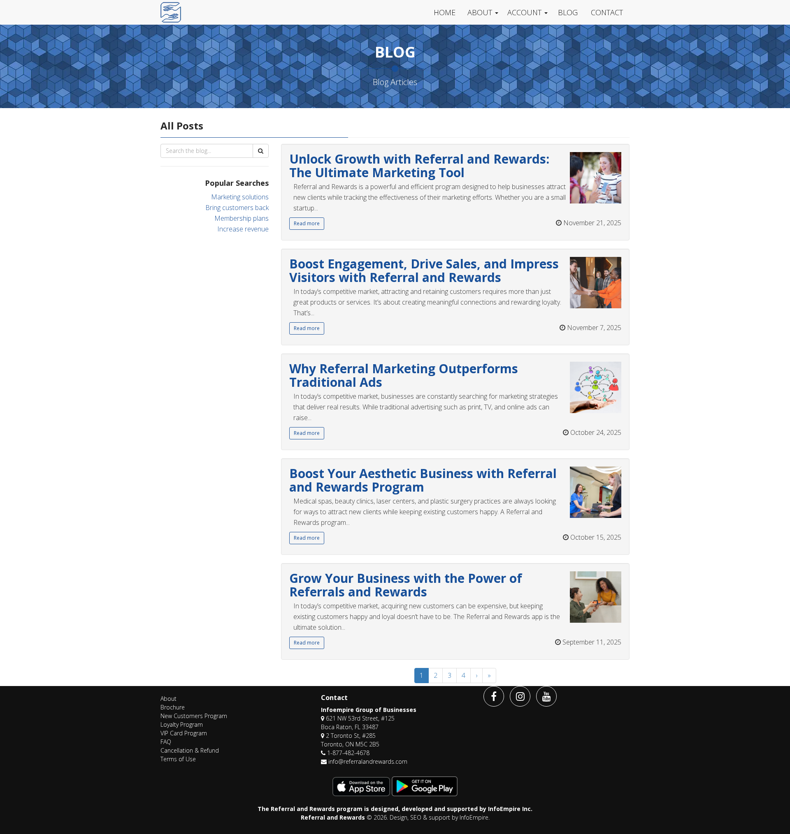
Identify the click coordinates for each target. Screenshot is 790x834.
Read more (307, 223)
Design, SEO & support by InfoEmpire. (440, 817)
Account (524, 12)
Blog (568, 12)
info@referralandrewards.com (367, 761)
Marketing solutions (240, 196)
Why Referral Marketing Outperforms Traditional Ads (403, 375)
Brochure (172, 707)
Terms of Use (178, 759)
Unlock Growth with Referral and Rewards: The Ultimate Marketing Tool (419, 165)
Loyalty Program (181, 724)
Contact (607, 12)
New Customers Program (193, 716)
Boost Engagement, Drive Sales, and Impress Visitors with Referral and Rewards (424, 270)
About (479, 12)
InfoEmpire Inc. (510, 809)
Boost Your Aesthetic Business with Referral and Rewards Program (423, 480)
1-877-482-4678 (348, 753)
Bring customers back (237, 207)
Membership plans (241, 218)
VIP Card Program (183, 733)
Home (444, 12)
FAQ (165, 742)
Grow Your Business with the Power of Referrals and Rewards (405, 585)
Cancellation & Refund (189, 750)
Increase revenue (243, 228)
